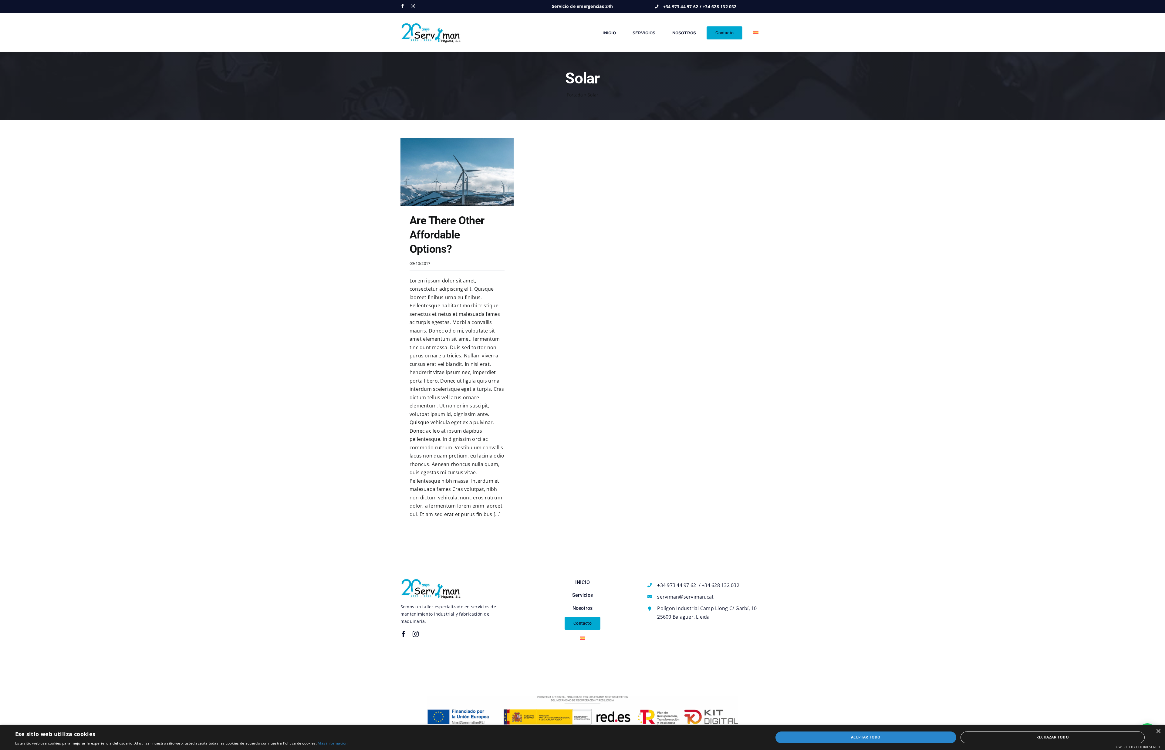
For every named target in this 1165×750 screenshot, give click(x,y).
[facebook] (402, 6)
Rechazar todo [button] (1052, 737)
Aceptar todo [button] (866, 737)
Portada (575, 95)
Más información (333, 743)
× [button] (1158, 731)
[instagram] (413, 6)
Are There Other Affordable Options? (447, 234)
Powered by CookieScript (1136, 747)
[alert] (582, 737)
